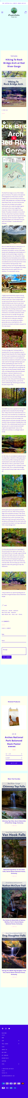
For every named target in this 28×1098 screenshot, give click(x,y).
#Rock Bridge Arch (6, 614)
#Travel (20, 614)
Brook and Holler (9, 1068)
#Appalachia (5, 610)
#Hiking (10, 610)
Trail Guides (14, 56)
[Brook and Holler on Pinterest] (2, 1028)
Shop (3, 1040)
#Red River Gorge (6, 612)
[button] (12, 746)
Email (3, 638)
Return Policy (5, 1058)
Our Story (4, 1052)
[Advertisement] (14, 34)
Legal (3, 1064)
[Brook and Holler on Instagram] (6, 1028)
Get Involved (5, 1055)
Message (4, 645)
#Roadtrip (13, 612)
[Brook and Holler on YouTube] (9, 1028)
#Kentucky (15, 610)
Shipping (4, 1061)
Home (3, 1037)
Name (3, 631)
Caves (3, 1046)
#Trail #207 (15, 614)
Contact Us (4, 1049)
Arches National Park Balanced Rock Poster (14, 740)
